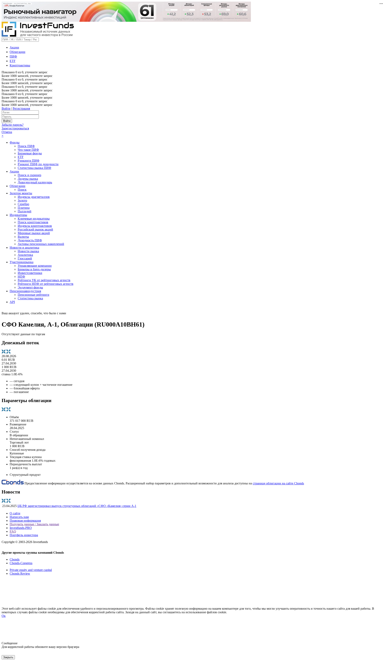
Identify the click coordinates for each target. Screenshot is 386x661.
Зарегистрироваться (15, 128)
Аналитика (25, 255)
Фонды (15, 142)
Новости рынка (28, 251)
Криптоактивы (20, 65)
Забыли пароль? (13, 124)
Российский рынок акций (35, 229)
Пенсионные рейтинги (33, 294)
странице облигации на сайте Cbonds (278, 483)
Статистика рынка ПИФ (34, 168)
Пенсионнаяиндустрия (25, 291)
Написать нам (19, 517)
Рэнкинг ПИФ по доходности (38, 164)
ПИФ (13, 56)
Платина (24, 207)
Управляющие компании (35, 265)
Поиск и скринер (29, 175)
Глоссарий (25, 258)
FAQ (13, 531)
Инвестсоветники (30, 273)
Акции (14, 47)
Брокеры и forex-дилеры (34, 269)
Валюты (23, 236)
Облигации (17, 52)
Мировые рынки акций (34, 233)
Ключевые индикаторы (34, 218)
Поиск (22, 189)
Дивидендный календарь (35, 182)
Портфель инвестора (24, 535)
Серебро (23, 204)
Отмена (7, 132)
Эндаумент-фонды (30, 287)
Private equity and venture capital (31, 570)
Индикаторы (18, 215)
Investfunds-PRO (21, 528)
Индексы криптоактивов (35, 226)
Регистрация (21, 108)
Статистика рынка (30, 298)
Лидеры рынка (28, 178)
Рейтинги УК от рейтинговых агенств (44, 280)
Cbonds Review (20, 573)
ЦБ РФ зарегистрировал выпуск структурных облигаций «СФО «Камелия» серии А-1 (76, 506)
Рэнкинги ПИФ (28, 160)
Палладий (24, 211)
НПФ (21, 276)
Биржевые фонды (30, 153)
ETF (12, 61)
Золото (22, 200)
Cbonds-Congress (21, 563)
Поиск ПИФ (26, 146)
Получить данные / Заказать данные (34, 524)
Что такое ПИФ (28, 149)
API (12, 302)
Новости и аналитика (24, 247)
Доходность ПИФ (30, 240)
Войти (6, 108)
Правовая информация (25, 520)
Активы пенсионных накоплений (41, 244)
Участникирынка (21, 262)
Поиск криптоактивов (33, 222)
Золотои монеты (21, 193)
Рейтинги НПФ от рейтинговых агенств (45, 284)
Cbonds (15, 559)
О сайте (15, 513)
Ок (4, 616)
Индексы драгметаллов (34, 197)
